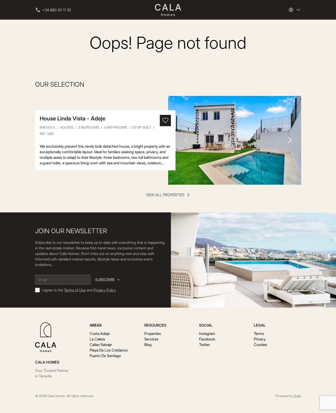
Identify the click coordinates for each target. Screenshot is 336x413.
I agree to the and (79, 290)
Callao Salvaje (101, 344)
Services (151, 339)
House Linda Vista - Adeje (72, 118)
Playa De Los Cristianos (109, 350)
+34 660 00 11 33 (56, 10)
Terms (259, 333)
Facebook (207, 339)
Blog (147, 344)
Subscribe (105, 279)
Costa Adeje (100, 333)
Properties (152, 333)
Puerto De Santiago (105, 355)
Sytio (297, 396)
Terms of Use (75, 290)
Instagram (207, 333)
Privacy (260, 339)
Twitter (204, 344)
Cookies (260, 344)
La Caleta (97, 339)
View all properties (165, 195)
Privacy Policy (105, 290)
